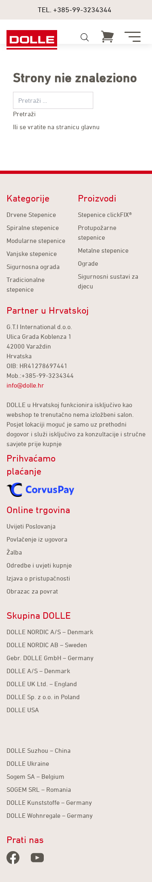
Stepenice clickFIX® (105, 214)
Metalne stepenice (103, 250)
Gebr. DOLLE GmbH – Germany (50, 657)
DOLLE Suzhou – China (38, 750)
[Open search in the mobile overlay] (85, 37)
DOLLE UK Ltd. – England (41, 683)
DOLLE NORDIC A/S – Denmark (49, 631)
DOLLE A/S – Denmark (38, 670)
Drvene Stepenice (31, 214)
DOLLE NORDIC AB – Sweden (46, 644)
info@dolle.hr (25, 385)
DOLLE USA (22, 709)
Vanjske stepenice (31, 253)
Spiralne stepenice (32, 227)
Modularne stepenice (35, 240)
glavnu (90, 126)
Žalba (14, 552)
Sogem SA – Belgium (35, 776)
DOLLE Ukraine (27, 763)
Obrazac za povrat (32, 591)
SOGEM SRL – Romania (38, 789)
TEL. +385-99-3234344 (74, 9)
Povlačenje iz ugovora (36, 539)
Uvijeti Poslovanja (31, 526)
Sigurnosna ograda (33, 266)
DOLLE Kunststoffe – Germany (49, 802)
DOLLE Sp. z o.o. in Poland (43, 696)
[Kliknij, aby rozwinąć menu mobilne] (132, 36)
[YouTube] (37, 857)
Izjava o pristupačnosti (38, 578)
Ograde (88, 263)
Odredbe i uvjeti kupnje (39, 565)
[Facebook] (12, 857)
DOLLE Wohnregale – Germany (49, 815)
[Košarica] (107, 36)
